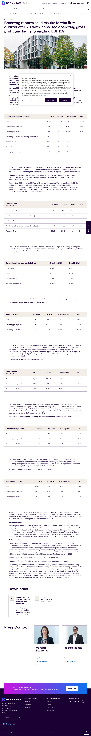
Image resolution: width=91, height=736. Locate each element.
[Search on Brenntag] (88, 8)
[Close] (71, 76)
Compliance (28, 732)
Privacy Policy (18, 732)
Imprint (50, 732)
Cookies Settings (28, 100)
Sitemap (57, 732)
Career (55, 3)
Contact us (46, 3)
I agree (65, 100)
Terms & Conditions (40, 732)
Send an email (43, 661)
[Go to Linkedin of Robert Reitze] (65, 665)
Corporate (63, 3)
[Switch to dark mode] (88, 3)
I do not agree (51, 100)
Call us (41, 658)
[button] (88, 223)
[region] (46, 89)
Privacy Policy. (42, 95)
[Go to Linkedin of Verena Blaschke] (37, 665)
